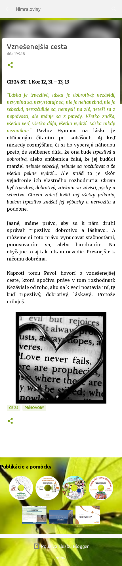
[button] (10, 65)
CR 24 (13, 408)
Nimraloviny (28, 9)
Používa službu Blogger (64, 546)
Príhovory (34, 408)
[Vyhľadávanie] (114, 9)
